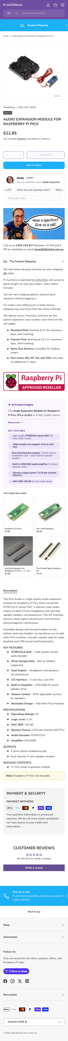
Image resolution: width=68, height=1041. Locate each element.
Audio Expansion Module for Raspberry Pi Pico (32, 36)
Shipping (21, 138)
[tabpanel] (34, 690)
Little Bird (41, 280)
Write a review (34, 868)
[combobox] (34, 13)
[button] (55, 5)
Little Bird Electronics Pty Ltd (24, 1033)
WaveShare (9, 107)
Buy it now (34, 165)
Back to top (34, 911)
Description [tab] (10, 590)
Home (6, 36)
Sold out (46, 155)
